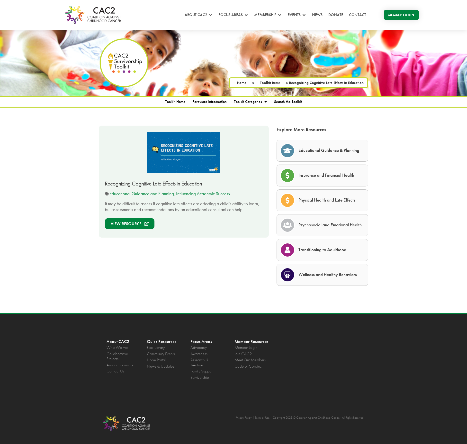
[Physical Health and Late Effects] (287, 200)
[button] (199, 15)
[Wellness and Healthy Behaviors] (287, 275)
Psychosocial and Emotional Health (330, 225)
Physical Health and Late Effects (326, 200)
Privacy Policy (243, 418)
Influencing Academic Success (203, 194)
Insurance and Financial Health (326, 175)
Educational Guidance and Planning (141, 194)
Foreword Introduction (210, 101)
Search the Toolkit (288, 101)
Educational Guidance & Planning (328, 150)
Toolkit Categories (248, 101)
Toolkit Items (270, 82)
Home (241, 82)
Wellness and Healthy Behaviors (327, 274)
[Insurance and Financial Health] (287, 175)
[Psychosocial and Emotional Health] (287, 225)
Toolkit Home (175, 101)
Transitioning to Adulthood (322, 250)
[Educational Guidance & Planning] (287, 150)
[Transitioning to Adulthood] (287, 250)
